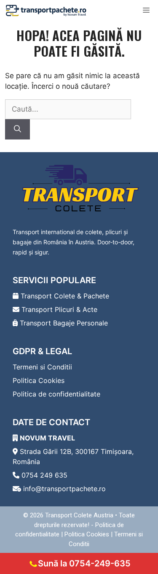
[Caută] (17, 129)
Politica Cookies (38, 380)
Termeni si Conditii (42, 367)
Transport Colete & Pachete (64, 296)
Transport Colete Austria (79, 515)
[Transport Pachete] (46, 10)
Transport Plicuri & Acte (58, 309)
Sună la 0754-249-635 (84, 563)
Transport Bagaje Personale (63, 323)
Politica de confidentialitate (56, 394)
